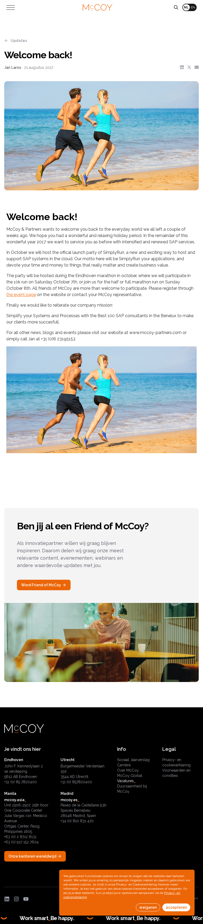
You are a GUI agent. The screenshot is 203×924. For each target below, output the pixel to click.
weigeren (148, 907)
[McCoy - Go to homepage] (97, 7)
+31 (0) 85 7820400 (20, 782)
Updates (19, 40)
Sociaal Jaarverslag (133, 760)
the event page (21, 294)
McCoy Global (129, 775)
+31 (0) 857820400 (76, 782)
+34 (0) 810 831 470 (77, 821)
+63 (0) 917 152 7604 (21, 842)
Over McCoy (128, 770)
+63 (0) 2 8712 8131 (20, 837)
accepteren (176, 907)
